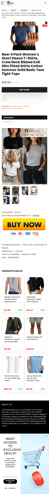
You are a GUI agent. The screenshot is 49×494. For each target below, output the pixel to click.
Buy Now (24, 89)
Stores (13, 10)
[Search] (45, 3)
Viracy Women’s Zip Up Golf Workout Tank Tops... (34, 379)
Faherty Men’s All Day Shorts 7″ (34, 338)
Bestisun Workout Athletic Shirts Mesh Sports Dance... (12, 300)
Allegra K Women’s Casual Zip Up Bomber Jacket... (11, 340)
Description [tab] (9, 117)
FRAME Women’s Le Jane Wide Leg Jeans (12, 378)
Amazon (24, 10)
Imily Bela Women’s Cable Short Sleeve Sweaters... (34, 300)
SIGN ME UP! (10, 481)
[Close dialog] (46, 436)
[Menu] (2, 3)
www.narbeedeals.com (10, 410)
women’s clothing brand (13, 108)
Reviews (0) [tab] (8, 121)
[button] (46, 23)
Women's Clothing (23, 106)
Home (4, 10)
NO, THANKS (10, 488)
